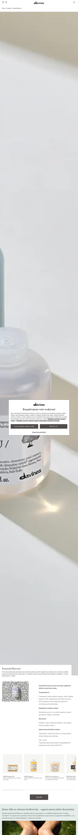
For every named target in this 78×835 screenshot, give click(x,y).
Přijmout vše (53, 426)
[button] (3, 2)
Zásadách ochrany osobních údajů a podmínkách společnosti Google (37, 421)
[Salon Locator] (74, 2)
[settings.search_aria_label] (6, 2)
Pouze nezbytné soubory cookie (24, 426)
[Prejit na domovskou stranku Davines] (39, 2)
